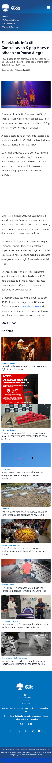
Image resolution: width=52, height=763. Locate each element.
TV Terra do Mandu (26, 698)
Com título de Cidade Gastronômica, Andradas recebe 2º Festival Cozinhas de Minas (23, 551)
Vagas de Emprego (10, 27)
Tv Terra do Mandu (10, 20)
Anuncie (26, 701)
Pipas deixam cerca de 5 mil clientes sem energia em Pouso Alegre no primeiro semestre (22, 475)
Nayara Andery (8, 70)
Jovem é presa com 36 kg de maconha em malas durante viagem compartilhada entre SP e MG (24, 436)
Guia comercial (8, 24)
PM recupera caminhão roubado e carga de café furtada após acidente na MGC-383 (24, 513)
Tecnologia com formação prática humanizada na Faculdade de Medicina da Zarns (26, 626)
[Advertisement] (26, 196)
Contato (26, 704)
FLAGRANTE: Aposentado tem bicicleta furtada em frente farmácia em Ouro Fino (23, 589)
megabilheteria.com (30, 306)
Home (5, 17)
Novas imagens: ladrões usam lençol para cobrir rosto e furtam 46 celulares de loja (23, 662)
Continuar (26, 760)
